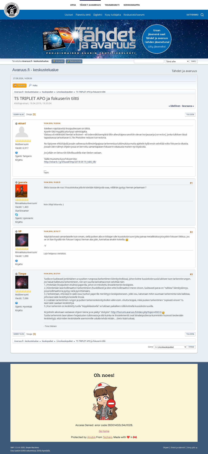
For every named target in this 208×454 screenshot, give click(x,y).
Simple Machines (32, 447)
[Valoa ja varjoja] (16, 302)
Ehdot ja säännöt (178, 447)
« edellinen (174, 105)
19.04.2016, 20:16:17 (52, 231)
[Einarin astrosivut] (16, 152)
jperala (22, 182)
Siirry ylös (18, 334)
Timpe (22, 273)
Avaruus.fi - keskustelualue (35, 70)
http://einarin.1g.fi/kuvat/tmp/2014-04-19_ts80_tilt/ (70, 161)
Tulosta (190, 114)
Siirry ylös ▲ (192, 447)
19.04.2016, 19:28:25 (52, 182)
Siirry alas (18, 114)
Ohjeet (166, 447)
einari (22, 123)
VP (19, 231)
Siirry (150, 346)
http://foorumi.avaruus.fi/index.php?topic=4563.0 (136, 312)
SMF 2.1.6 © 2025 (17, 447)
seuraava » (188, 105)
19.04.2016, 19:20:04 (52, 123)
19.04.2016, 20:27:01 (52, 273)
